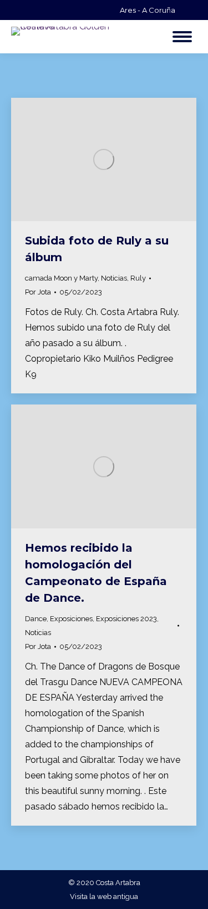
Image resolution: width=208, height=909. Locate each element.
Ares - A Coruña (147, 10)
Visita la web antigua (104, 896)
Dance (36, 619)
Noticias (114, 278)
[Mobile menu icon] (182, 36)
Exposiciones (71, 619)
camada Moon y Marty (61, 278)
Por (38, 292)
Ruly (138, 278)
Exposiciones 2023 (126, 619)
